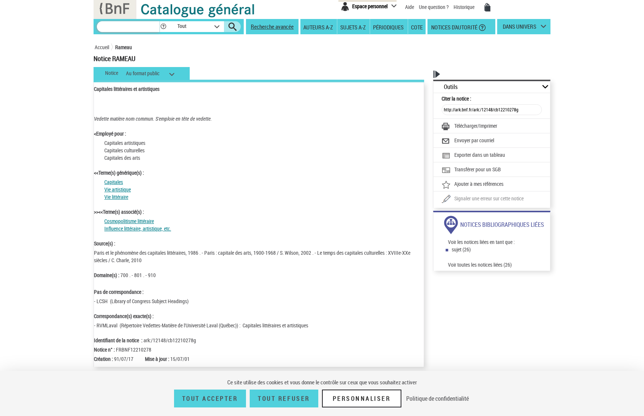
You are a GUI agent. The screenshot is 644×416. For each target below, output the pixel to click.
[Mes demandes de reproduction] (487, 7)
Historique (465, 6)
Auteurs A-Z (318, 27)
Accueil (102, 47)
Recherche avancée (272, 26)
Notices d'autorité (453, 27)
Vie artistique (117, 189)
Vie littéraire (116, 196)
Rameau (123, 47)
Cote (417, 27)
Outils (451, 87)
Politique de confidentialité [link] (437, 398)
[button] (163, 26)
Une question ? (434, 6)
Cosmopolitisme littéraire (129, 221)
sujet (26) (461, 249)
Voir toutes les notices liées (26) (480, 264)
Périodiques (388, 27)
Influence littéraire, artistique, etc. (137, 228)
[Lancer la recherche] (232, 26)
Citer (456, 98)
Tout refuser (284, 398)
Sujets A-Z (353, 27)
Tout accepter (210, 398)
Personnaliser (362, 398)
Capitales (113, 181)
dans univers (519, 28)
